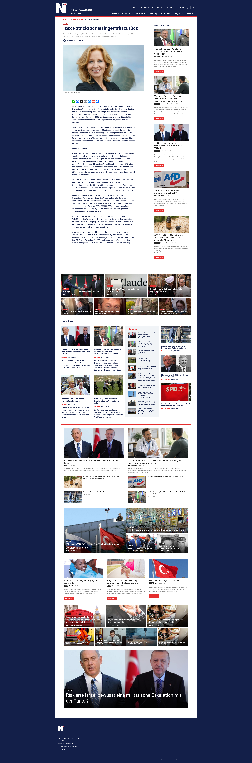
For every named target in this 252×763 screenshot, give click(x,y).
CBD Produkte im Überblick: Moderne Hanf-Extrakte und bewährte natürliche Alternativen (171, 237)
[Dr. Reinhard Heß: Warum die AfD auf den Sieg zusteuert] (132, 368)
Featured (157, 195)
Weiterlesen (159, 71)
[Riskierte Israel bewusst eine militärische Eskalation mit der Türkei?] (171, 132)
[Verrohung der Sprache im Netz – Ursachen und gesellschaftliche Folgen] (132, 403)
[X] (196, 8)
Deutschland (165, 351)
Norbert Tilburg (165, 103)
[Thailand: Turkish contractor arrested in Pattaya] (77, 306)
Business (110, 286)
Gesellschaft (69, 640)
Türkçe (66, 585)
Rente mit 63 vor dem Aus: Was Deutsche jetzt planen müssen (173, 347)
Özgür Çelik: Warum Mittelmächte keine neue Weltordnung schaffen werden (146, 411)
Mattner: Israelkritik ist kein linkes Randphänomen (174, 376)
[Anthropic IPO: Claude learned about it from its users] (126, 285)
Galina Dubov (164, 242)
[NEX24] (65, 40)
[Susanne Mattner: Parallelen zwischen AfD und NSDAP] (171, 179)
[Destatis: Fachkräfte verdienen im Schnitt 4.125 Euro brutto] (79, 637)
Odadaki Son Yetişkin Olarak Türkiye (165, 580)
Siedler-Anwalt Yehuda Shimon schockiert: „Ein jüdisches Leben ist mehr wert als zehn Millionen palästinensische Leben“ (146, 377)
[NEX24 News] (61, 8)
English (66, 288)
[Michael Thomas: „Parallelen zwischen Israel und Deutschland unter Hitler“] (171, 37)
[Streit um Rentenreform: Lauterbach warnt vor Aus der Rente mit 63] (176, 392)
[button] (186, 7)
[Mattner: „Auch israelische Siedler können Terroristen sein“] (108, 385)
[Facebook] (194, 8)
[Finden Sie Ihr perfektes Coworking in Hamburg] (173, 637)
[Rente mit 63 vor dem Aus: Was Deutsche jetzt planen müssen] (176, 334)
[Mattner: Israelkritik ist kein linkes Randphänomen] (132, 352)
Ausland (157, 56)
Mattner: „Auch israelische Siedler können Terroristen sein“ (106, 401)
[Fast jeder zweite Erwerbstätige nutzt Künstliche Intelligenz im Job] (167, 616)
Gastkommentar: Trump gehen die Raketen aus (146, 386)
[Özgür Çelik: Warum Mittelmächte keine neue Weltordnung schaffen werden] (132, 411)
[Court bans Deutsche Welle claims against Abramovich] (110, 306)
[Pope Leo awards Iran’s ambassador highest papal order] (169, 285)
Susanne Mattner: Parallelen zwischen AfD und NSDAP (167, 191)
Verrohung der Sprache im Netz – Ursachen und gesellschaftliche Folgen (146, 403)
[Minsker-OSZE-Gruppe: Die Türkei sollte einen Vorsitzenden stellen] (95, 530)
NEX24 (72, 40)
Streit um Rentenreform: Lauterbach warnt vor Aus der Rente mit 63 (175, 405)
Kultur (66, 20)
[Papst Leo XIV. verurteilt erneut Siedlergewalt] (75, 385)
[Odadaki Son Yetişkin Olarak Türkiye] (168, 568)
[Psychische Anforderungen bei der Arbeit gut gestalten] (126, 616)
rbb (84, 109)
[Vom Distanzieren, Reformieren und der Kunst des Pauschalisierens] (132, 394)
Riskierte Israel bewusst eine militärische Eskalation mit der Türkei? (168, 145)
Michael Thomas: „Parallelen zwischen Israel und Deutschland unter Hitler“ (169, 51)
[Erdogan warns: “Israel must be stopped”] (82, 285)
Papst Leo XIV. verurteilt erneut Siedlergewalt (72, 399)
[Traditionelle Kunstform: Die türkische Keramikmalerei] (157, 520)
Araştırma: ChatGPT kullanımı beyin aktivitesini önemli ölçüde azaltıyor (123, 581)
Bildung (68, 614)
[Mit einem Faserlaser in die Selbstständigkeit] (141, 637)
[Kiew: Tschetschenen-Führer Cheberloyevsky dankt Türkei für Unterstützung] (172, 543)
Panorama (78, 20)
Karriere (110, 616)
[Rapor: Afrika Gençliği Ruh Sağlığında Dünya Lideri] (83, 568)
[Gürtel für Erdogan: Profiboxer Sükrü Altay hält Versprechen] (141, 543)
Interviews (131, 527)
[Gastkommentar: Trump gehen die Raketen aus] (132, 386)
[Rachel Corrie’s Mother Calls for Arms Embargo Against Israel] (175, 306)
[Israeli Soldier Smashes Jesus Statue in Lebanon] (142, 306)
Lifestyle (157, 242)
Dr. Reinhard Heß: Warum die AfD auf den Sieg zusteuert (147, 368)
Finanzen (157, 103)
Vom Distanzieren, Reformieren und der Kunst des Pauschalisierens (145, 394)
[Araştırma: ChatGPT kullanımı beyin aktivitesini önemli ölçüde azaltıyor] (126, 568)
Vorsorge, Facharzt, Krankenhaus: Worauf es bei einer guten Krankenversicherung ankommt (169, 98)
